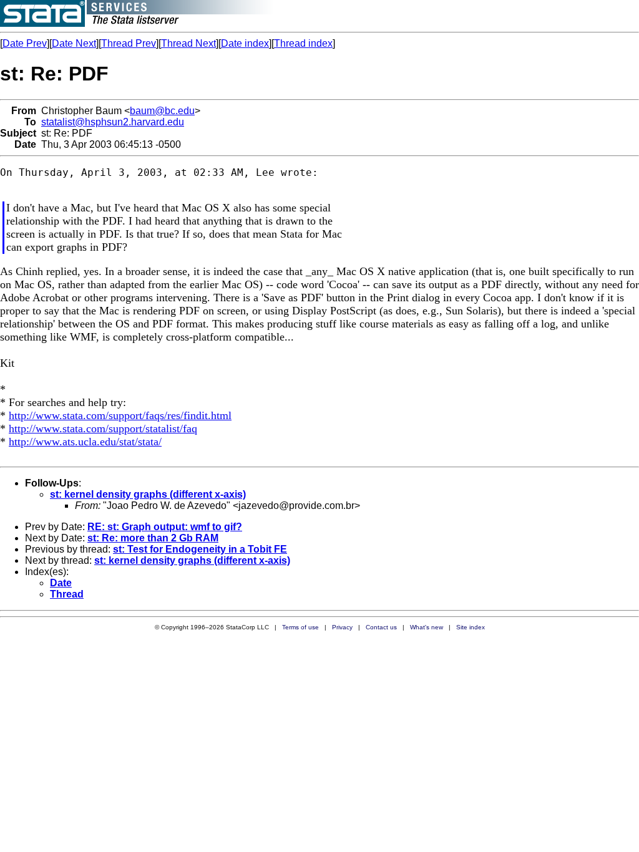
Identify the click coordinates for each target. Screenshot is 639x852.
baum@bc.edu (162, 110)
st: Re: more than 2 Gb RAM (152, 538)
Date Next (74, 43)
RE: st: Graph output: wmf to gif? (164, 526)
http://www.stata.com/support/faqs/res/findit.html (120, 415)
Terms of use (300, 627)
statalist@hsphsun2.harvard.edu (112, 122)
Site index (470, 627)
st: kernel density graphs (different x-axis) (148, 494)
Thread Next (188, 43)
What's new (426, 627)
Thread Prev (128, 43)
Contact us (381, 627)
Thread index (303, 43)
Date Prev (24, 43)
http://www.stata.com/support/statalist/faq (103, 428)
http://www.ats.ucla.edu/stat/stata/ (85, 441)
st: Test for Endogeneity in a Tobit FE (200, 549)
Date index (245, 43)
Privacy (342, 627)
